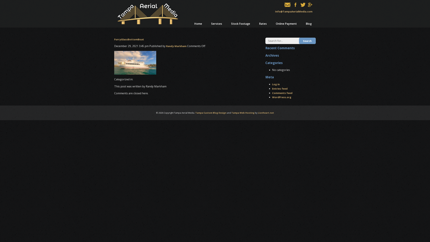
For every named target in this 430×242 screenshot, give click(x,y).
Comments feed (282, 93)
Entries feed (280, 88)
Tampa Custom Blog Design (210, 112)
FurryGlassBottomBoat (129, 39)
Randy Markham (176, 46)
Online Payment (286, 24)
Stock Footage (240, 24)
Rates (263, 24)
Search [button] (307, 41)
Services (216, 24)
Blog (309, 24)
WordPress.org (281, 97)
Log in (276, 84)
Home (198, 24)
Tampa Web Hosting (242, 112)
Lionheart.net (266, 112)
